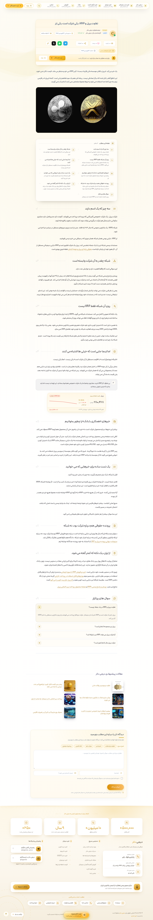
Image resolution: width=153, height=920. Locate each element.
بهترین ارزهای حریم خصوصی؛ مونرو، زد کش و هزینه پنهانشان (95, 712)
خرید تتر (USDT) (62, 856)
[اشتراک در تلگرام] (65, 43)
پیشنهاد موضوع (67, 746)
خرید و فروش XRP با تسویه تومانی (73, 572)
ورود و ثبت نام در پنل (89, 847)
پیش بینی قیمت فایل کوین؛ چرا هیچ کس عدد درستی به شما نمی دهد (47, 685)
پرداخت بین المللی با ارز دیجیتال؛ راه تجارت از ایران (46, 699)
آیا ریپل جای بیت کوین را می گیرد (61, 580)
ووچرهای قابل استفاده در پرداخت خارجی (69, 576)
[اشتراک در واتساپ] (59, 43)
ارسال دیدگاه (115, 787)
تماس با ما (93, 873)
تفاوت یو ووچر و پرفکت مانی (101, 685)
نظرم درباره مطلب (110, 746)
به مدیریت (137, 916)
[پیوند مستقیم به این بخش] (81, 208)
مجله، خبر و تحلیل (90, 860)
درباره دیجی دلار (91, 851)
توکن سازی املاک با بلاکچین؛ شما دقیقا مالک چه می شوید (95, 698)
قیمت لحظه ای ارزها (61, 864)
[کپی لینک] (48, 43)
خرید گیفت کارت (91, 869)
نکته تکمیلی (79, 746)
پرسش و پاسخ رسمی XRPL (97, 586)
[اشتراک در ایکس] (54, 43)
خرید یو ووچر (63, 860)
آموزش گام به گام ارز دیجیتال (87, 864)
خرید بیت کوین (62, 847)
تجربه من (98, 746)
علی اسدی (131, 873)
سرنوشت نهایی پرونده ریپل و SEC (104, 541)
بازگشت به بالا (18, 914)
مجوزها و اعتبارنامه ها (89, 856)
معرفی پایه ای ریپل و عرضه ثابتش (80, 249)
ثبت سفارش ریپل (53, 410)
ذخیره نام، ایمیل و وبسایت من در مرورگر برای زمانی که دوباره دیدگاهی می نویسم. (98, 778)
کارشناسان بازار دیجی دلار (93, 33)
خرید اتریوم (63, 851)
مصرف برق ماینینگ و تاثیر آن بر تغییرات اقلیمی (47, 712)
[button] (39, 5)
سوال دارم (89, 746)
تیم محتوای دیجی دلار (93, 30)
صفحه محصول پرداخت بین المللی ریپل (71, 586)
